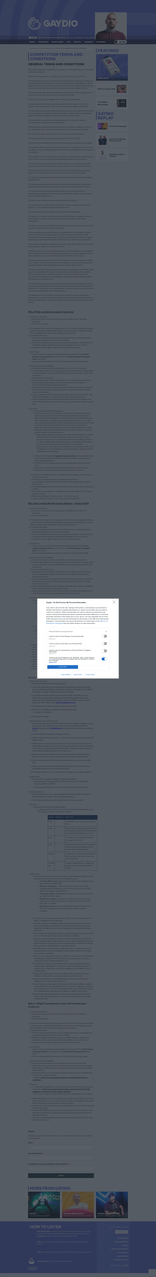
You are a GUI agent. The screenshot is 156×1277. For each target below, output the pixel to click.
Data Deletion (66, 674)
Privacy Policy (90, 674)
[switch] (104, 636)
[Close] (115, 603)
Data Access (78, 674)
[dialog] (78, 639)
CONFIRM (63, 667)
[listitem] (78, 631)
